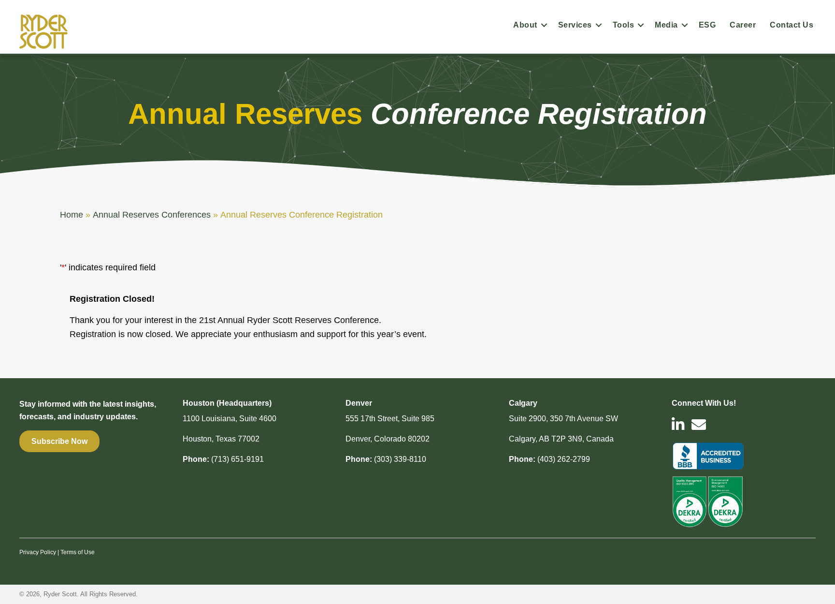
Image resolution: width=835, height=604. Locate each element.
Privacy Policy (37, 552)
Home (71, 215)
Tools (623, 25)
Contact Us (791, 25)
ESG (707, 25)
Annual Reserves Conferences (152, 215)
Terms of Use (77, 552)
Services (575, 25)
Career (743, 25)
